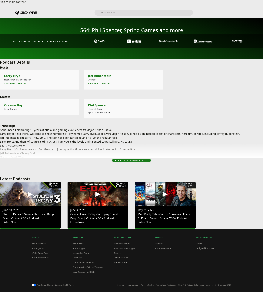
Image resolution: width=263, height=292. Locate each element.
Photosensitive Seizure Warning (88, 267)
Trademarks (172, 285)
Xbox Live (9, 83)
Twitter (22, 83)
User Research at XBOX (84, 271)
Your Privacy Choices (45, 285)
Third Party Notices (185, 285)
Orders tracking (121, 257)
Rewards (159, 243)
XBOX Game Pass (40, 253)
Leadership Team (81, 253)
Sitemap (121, 285)
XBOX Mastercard (163, 248)
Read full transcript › (131, 160)
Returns (117, 253)
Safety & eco (199, 285)
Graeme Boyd (14, 105)
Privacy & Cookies (147, 285)
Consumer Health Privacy (64, 285)
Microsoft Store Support (125, 248)
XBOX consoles (39, 243)
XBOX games (38, 248)
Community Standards (83, 262)
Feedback (77, 257)
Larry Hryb (12, 76)
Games (199, 243)
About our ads (211, 285)
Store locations (121, 262)
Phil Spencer (97, 105)
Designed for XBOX (205, 248)
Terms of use (161, 285)
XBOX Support (79, 248)
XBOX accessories (40, 257)
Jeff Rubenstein (99, 76)
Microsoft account (122, 243)
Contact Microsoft (132, 285)
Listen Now (9, 222)
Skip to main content (13, 2)
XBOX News (78, 243)
